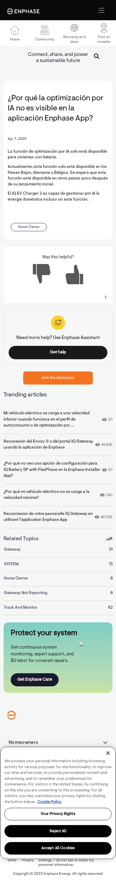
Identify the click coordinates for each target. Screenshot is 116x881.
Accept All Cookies (58, 848)
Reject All (58, 831)
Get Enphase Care (34, 679)
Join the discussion (57, 378)
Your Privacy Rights (58, 814)
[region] (58, 802)
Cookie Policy (49, 802)
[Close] (108, 753)
